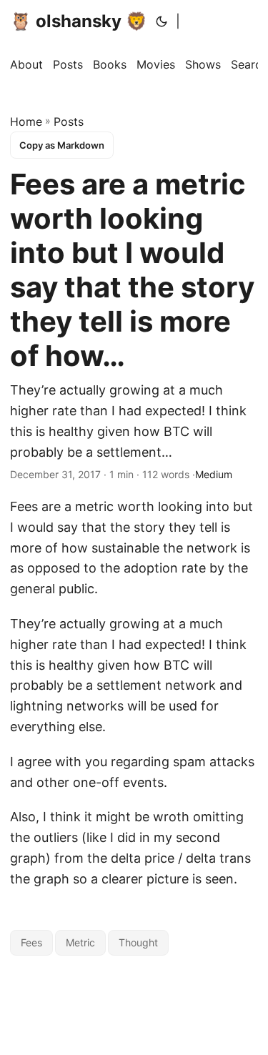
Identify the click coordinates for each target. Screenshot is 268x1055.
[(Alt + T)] (161, 21)
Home (26, 121)
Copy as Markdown (61, 145)
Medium (213, 474)
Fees (31, 942)
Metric (80, 942)
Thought (138, 942)
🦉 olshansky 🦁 (78, 21)
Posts (69, 121)
